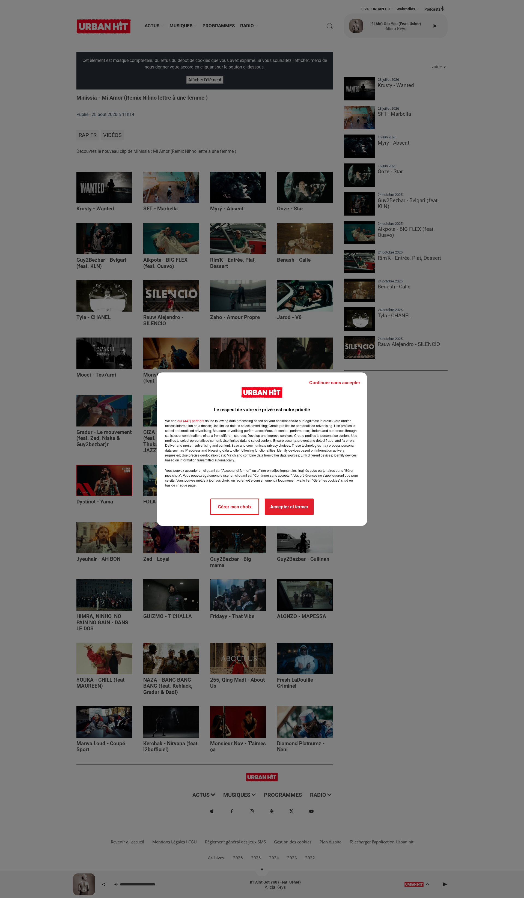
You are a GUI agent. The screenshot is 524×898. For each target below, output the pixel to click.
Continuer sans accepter (334, 382)
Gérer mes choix (235, 506)
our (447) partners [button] (190, 420)
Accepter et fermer (289, 506)
